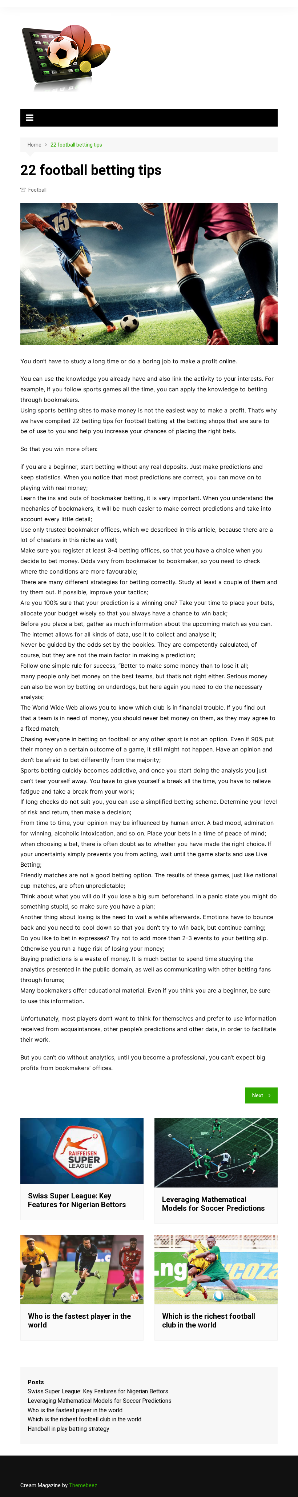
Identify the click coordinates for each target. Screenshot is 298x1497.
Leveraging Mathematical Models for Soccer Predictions (213, 1204)
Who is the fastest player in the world (75, 1410)
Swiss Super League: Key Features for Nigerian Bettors (77, 1200)
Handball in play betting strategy (68, 1428)
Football (37, 190)
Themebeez (83, 1485)
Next (257, 1095)
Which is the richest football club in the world (208, 1320)
